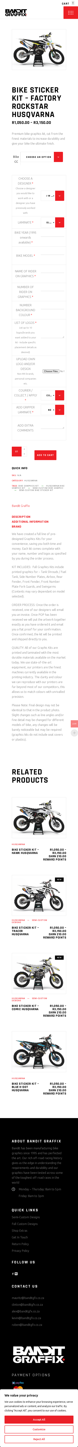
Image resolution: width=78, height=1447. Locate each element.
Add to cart (45, 455)
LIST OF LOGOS (25, 322)
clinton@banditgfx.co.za (27, 1304)
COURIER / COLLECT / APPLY (25, 395)
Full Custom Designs (25, 1223)
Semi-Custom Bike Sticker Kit (36, 490)
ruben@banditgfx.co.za (27, 1324)
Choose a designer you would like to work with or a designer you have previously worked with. (25, 200)
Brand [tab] (16, 526)
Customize (39, 1429)
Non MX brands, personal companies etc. (25, 378)
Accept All (39, 1419)
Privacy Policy (20, 1250)
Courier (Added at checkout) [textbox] (50, 395)
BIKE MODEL (25, 255)
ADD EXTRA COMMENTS (25, 428)
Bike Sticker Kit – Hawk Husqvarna (25, 851)
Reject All (39, 1439)
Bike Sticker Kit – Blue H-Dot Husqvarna (25, 1087)
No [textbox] (51, 410)
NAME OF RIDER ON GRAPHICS (25, 274)
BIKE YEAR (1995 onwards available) (25, 237)
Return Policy (20, 1244)
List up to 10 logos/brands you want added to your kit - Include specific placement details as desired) (25, 339)
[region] (39, 1418)
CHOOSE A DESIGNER (25, 181)
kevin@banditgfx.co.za (26, 1318)
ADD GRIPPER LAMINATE (25, 410)
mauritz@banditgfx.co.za (28, 1298)
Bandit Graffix (21, 505)
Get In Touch (20, 1237)
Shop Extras (19, 1230)
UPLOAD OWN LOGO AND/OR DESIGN (25, 363)
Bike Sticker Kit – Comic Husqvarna (25, 1007)
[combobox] (41, 157)
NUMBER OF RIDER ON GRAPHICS (25, 291)
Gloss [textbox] (50, 222)
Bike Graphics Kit (29, 485)
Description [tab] (21, 516)
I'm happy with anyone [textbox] (50, 196)
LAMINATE (25, 222)
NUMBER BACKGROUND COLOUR (25, 310)
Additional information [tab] (30, 521)
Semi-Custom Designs (26, 1217)
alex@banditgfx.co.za (26, 1311)
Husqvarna (30, 480)
